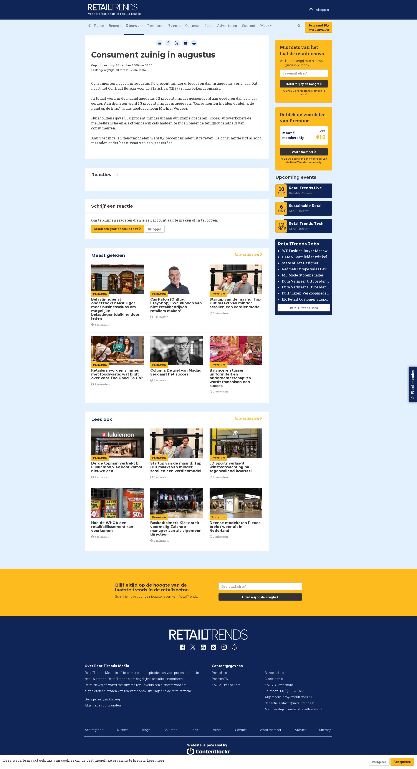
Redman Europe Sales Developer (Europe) (306, 269)
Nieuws (122, 730)
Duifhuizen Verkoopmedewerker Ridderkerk (306, 293)
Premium (155, 25)
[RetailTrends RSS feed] (214, 648)
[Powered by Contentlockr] (208, 751)
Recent (115, 25)
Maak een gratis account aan (116, 229)
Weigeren (379, 762)
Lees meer (155, 760)
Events (174, 25)
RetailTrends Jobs (304, 308)
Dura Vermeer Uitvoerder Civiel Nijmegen (306, 287)
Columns (170, 730)
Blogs (146, 730)
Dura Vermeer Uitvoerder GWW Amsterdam (306, 281)
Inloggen (155, 229)
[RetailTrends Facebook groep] (182, 648)
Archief (300, 730)
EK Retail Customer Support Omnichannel (306, 299)
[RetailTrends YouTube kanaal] (203, 648)
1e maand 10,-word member (318, 27)
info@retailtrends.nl (296, 697)
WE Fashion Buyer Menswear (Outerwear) (306, 250)
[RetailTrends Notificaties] (234, 648)
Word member (302, 152)
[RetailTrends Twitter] (193, 649)
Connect (192, 25)
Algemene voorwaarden (103, 705)
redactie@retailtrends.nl (297, 703)
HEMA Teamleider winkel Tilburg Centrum (306, 257)
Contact (248, 25)
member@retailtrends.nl (303, 709)
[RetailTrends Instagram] (224, 648)
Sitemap (325, 730)
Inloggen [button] (321, 10)
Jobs (208, 25)
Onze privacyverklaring (102, 699)
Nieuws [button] (133, 25)
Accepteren (402, 762)
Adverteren (227, 25)
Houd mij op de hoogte (303, 84)
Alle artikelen (247, 254)
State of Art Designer (300, 263)
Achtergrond (94, 730)
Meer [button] (265, 25)
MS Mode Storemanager (302, 275)
